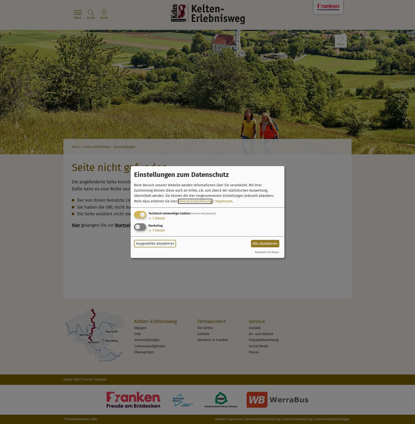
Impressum (223, 201)
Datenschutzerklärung (195, 201)
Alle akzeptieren (265, 244)
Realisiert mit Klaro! (267, 252)
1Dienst (156, 218)
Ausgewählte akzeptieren (155, 244)
